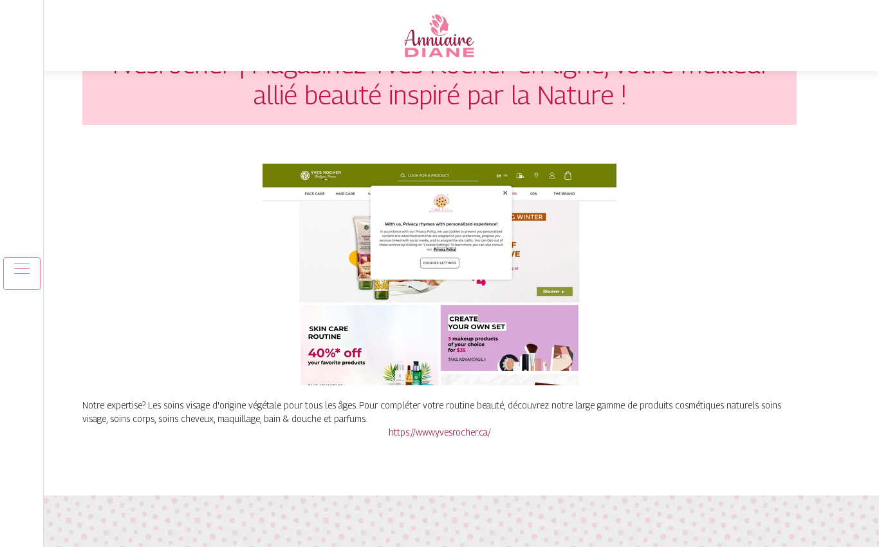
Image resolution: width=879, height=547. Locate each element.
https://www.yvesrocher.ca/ (440, 432)
